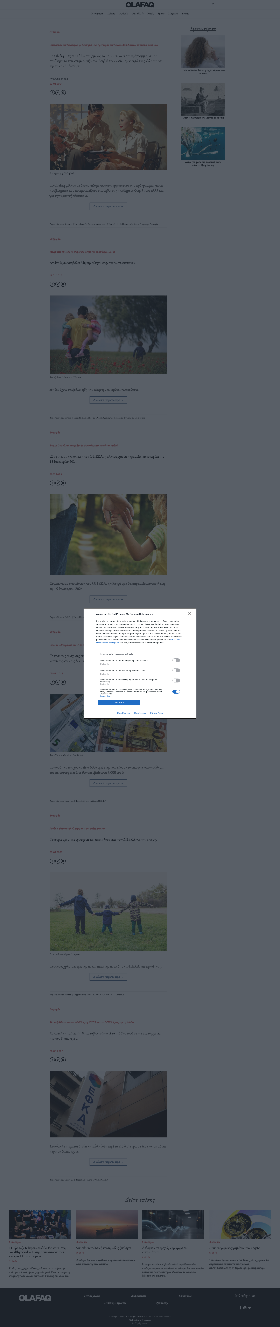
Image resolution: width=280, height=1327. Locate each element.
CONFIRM (119, 702)
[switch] (176, 660)
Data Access (140, 713)
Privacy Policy (156, 713)
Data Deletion (123, 713)
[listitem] (140, 653)
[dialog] (140, 664)
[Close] (190, 614)
